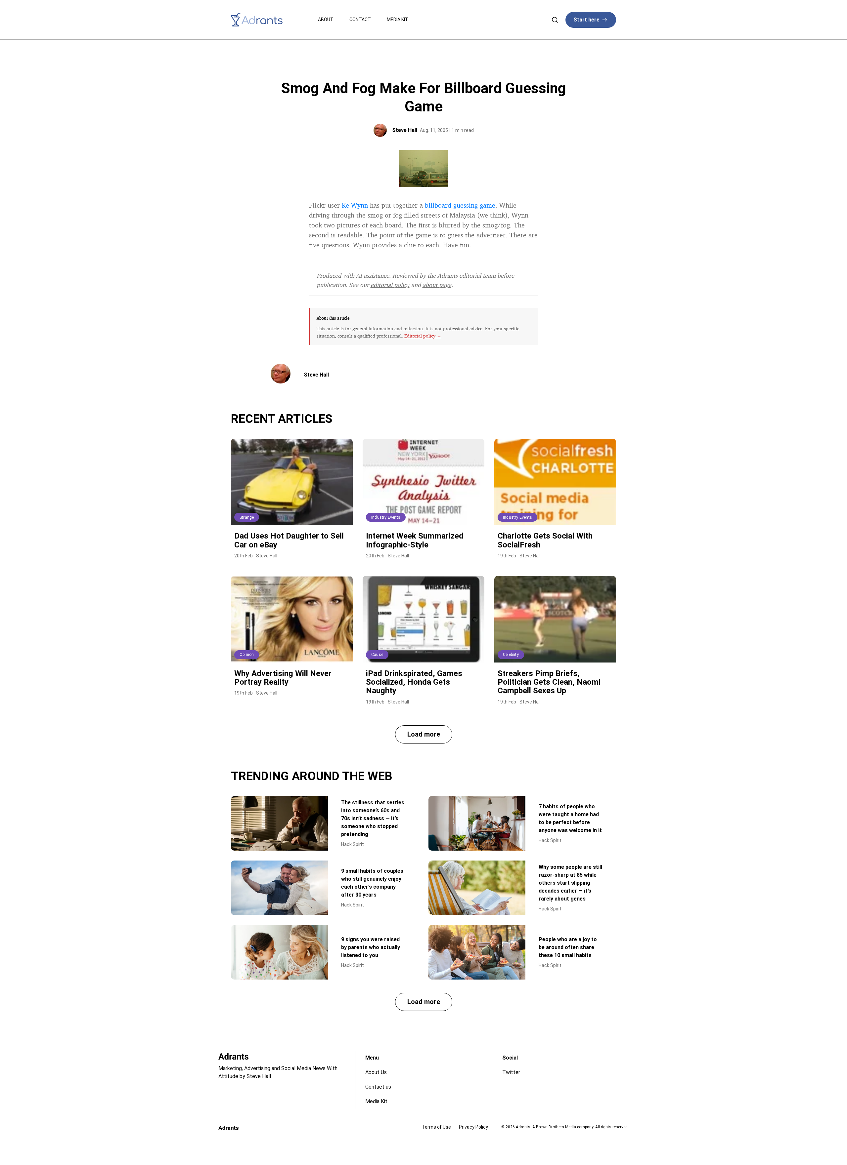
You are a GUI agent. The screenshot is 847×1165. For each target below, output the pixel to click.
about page (437, 284)
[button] (423, 734)
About (326, 19)
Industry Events (385, 517)
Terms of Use (436, 1127)
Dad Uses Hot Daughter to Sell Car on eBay (289, 540)
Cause (377, 654)
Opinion (247, 654)
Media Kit (397, 19)
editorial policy (390, 284)
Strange (247, 517)
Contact (360, 19)
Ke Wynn (355, 205)
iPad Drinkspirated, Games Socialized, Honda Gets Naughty (414, 682)
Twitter (511, 1072)
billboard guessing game (460, 205)
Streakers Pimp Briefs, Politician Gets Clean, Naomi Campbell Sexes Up (549, 682)
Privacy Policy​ (473, 1127)
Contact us (378, 1087)
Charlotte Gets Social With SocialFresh (545, 540)
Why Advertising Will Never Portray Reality (283, 678)
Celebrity (511, 654)
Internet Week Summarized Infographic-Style (415, 540)
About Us (376, 1072)
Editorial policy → (422, 336)
